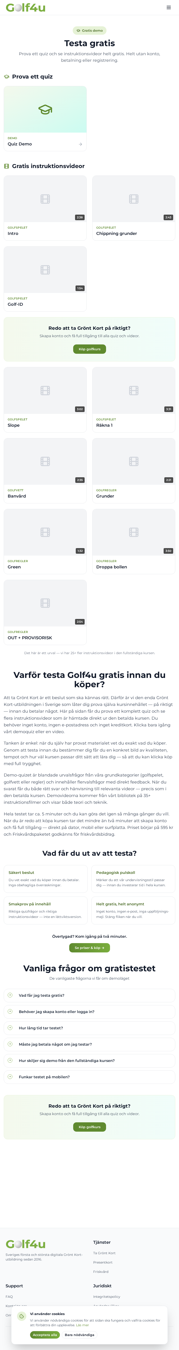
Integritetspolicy (106, 1297)
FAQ (9, 1297)
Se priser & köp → (89, 948)
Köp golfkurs (89, 349)
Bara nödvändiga (79, 1335)
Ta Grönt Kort (104, 1253)
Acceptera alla (45, 1335)
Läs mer (82, 1325)
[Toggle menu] (168, 7)
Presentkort (103, 1262)
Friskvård (100, 1272)
